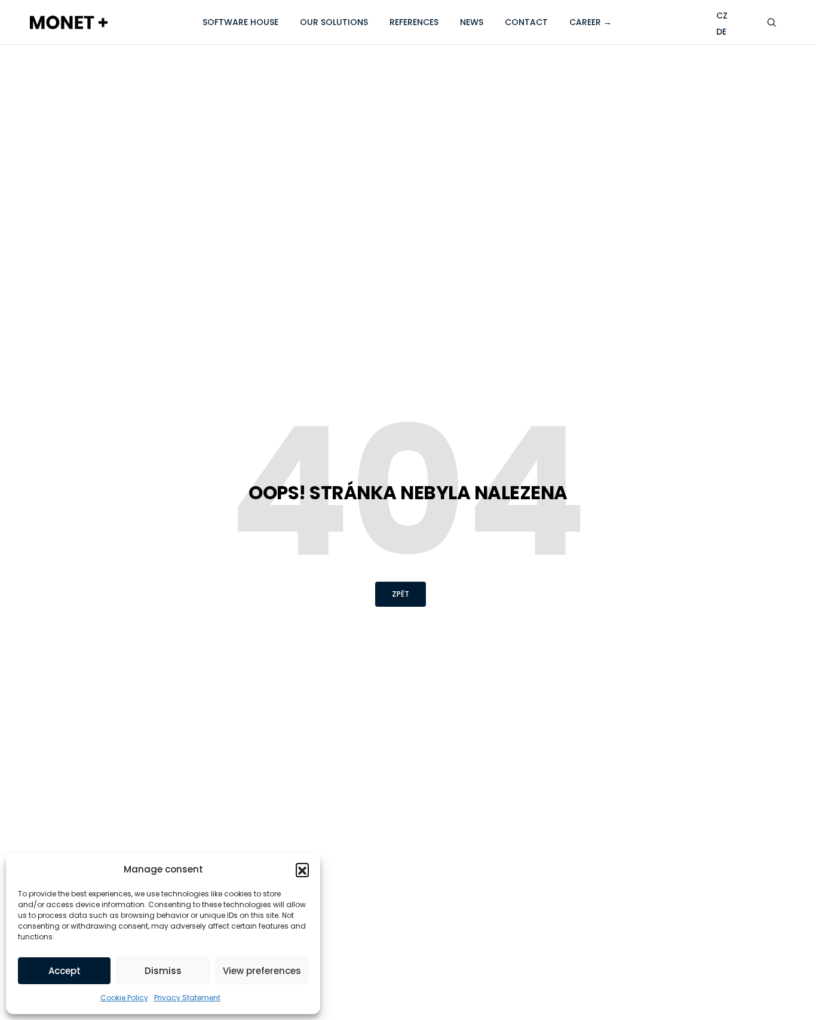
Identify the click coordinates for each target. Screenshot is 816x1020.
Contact (526, 22)
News (471, 22)
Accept (64, 970)
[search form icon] (773, 23)
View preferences (262, 970)
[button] (302, 869)
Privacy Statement (187, 998)
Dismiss (163, 970)
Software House (240, 22)
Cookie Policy (124, 998)
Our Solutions (334, 22)
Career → (590, 22)
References (413, 22)
